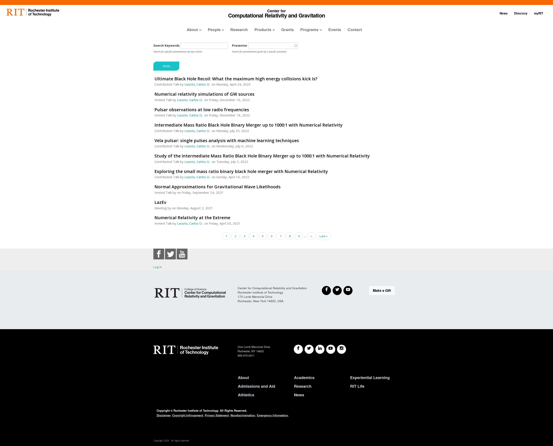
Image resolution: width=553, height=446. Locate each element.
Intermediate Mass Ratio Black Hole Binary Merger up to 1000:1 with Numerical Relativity (248, 125)
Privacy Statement (217, 415)
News (504, 13)
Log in (157, 267)
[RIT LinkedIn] (319, 349)
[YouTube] (348, 290)
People (214, 29)
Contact (355, 29)
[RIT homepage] (32, 12)
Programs (309, 29)
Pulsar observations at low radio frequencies (201, 110)
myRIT (538, 13)
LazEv (160, 202)
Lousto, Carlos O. (197, 84)
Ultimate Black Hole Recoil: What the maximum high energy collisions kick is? (235, 79)
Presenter (239, 46)
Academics (304, 377)
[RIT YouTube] (330, 349)
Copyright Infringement (187, 415)
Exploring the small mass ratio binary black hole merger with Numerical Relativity (241, 171)
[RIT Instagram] (341, 349)
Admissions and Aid (256, 386)
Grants (287, 29)
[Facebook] (326, 290)
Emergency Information (272, 415)
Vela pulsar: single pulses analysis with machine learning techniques (226, 140)
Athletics (246, 395)
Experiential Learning (370, 377)
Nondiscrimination (242, 415)
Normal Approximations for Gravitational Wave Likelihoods (217, 187)
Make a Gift (382, 290)
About (192, 29)
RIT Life (357, 386)
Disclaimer (163, 415)
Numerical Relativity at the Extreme (192, 218)
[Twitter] (337, 290)
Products (262, 29)
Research (239, 29)
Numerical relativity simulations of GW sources (204, 94)
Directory (521, 13)
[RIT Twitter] (309, 349)
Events (334, 29)
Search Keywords (166, 46)
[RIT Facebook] (298, 349)
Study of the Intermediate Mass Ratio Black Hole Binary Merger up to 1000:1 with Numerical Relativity (262, 156)
